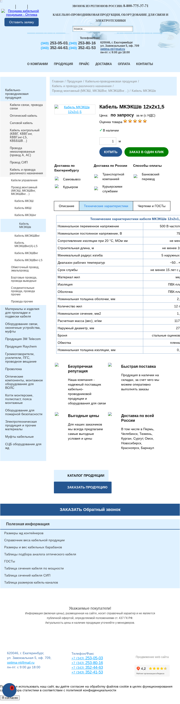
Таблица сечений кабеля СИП (27, 575)
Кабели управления (24, 180)
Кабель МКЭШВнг (26, 253)
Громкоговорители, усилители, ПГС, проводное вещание (21, 357)
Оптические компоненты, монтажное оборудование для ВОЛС (24, 382)
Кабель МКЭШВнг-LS (28, 260)
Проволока (13, 369)
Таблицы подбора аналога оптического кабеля (40, 554)
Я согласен (10, 698)
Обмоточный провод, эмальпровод (25, 269)
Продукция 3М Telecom (23, 339)
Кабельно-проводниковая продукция (17, 93)
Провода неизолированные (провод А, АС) (22, 151)
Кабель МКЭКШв (25, 225)
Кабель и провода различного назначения (26, 171)
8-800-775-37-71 (136, 5)
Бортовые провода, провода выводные (24, 279)
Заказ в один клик (146, 152)
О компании (37, 64)
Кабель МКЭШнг (25, 215)
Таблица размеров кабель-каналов (31, 582)
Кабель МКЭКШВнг (27, 235)
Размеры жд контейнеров (23, 533)
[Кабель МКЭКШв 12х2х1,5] (74, 109)
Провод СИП (19, 162)
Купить (110, 152)
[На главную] (9, 6)
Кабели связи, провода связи (26, 106)
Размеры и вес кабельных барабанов (33, 547)
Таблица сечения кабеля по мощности (34, 568)
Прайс (84, 64)
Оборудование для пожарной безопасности (23, 412)
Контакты (144, 64)
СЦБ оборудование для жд (23, 446)
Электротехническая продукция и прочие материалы (21, 425)
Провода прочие (22, 301)
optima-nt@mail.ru (112, 49)
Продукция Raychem (21, 346)
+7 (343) (77, 672)
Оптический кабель (23, 115)
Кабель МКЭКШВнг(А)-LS (26, 244)
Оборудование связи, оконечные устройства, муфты (23, 327)
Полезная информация (27, 524)
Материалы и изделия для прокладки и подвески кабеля (22, 312)
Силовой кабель (21, 123)
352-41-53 (93, 672)
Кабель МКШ (23, 208)
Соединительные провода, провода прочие (23, 291)
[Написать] (33, 6)
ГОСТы (9, 561)
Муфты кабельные (19, 436)
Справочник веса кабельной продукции (34, 540)
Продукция (63, 64)
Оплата (124, 64)
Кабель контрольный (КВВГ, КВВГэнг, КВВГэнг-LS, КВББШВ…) (24, 135)
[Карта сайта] (21, 6)
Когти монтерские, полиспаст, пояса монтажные (19, 399)
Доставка (103, 64)
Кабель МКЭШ (24, 201)
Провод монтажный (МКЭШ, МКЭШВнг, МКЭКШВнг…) (24, 191)
